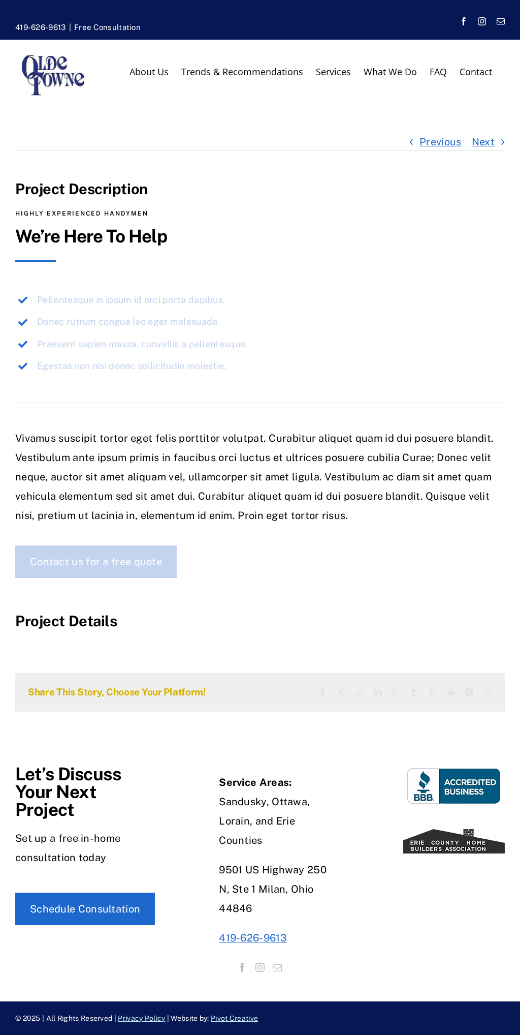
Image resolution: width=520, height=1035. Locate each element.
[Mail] (277, 967)
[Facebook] (242, 967)
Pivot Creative (234, 1018)
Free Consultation (107, 27)
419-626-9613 (40, 27)
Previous (440, 142)
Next (483, 142)
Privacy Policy (141, 1018)
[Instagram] (260, 967)
